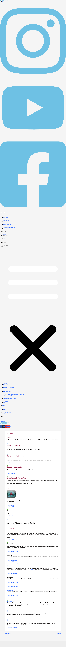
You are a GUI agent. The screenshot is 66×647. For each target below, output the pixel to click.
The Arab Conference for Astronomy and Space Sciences (14, 225)
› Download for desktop (11, 452)
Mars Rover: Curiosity (10, 601)
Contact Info (4, 246)
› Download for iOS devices (11, 515)
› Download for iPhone (11, 504)
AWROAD (3, 405)
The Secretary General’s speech (8, 387)
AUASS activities (5, 221)
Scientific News (4, 235)
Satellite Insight (10, 590)
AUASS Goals (5, 217)
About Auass (5, 216)
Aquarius (8, 611)
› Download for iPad (10, 505)
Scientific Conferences (7, 224)
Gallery (4, 234)
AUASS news (5, 232)
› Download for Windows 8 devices (13, 585)
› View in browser (10, 486)
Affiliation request (6, 220)
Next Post (59, 633)
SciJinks (31, 569)
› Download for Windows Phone (12, 586)
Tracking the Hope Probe (6, 243)
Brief (4, 238)
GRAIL (8, 620)
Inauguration (5, 239)
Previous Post (8, 633)
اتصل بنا (1, 213)
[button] (33, 316)
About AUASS (4, 214)
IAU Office (4, 242)
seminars (4, 228)
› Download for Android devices (12, 506)
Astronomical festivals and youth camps (10, 230)
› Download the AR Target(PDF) (12, 563)
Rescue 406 (9, 567)
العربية (3, 1)
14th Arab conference (7, 223)
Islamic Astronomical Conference (10, 227)
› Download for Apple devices (12, 526)
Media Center (4, 231)
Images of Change (10, 521)
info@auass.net (2, 212)
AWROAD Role (5, 241)
